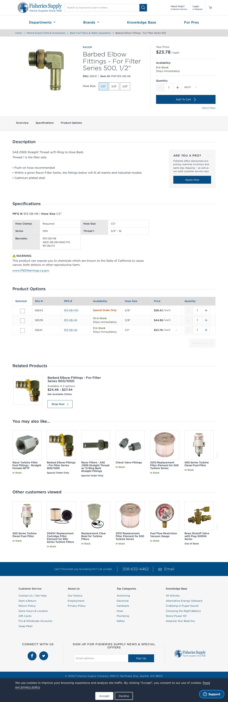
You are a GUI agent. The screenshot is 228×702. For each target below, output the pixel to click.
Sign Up (141, 658)
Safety (121, 621)
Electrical (123, 600)
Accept (104, 696)
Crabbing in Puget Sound (182, 605)
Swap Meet (26, 626)
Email (169, 569)
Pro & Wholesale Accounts (35, 621)
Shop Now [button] (57, 404)
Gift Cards (25, 616)
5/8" (125, 86)
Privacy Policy (77, 605)
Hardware (123, 605)
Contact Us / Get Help (33, 595)
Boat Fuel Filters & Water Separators (90, 32)
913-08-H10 (71, 310)
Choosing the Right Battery (183, 611)
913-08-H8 (70, 330)
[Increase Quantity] (178, 87)
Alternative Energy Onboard (184, 600)
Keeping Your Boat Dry (180, 621)
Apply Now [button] (192, 179)
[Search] (143, 7)
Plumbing (123, 616)
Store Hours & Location (33, 611)
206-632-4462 (136, 569)
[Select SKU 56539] (22, 320)
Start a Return (27, 600)
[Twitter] (43, 653)
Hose (120, 611)
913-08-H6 (70, 320)
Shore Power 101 (176, 616)
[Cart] (209, 7)
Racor (87, 47)
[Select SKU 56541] (22, 330)
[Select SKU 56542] (22, 311)
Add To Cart (183, 99)
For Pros (191, 22)
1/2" (103, 86)
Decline (124, 696)
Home (18, 32)
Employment (76, 600)
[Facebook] (32, 653)
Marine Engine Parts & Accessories (46, 32)
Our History (75, 595)
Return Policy (209, 108)
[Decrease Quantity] (160, 87)
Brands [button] (89, 22)
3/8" (114, 86)
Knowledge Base (141, 22)
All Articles (173, 595)
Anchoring (123, 595)
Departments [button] (41, 22)
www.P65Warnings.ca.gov (30, 270)
